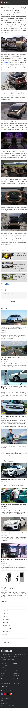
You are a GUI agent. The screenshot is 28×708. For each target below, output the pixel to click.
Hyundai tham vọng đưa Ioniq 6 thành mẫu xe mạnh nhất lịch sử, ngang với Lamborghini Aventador (13, 328)
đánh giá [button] (3, 671)
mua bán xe (16, 675)
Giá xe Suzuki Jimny (5, 631)
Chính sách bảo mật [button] (5, 698)
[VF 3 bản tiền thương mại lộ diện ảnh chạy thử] (14, 407)
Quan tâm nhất (4, 301)
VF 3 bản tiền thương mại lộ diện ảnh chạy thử (13, 416)
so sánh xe (3, 673)
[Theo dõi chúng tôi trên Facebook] (2, 694)
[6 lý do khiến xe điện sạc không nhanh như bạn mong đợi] (14, 436)
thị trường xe (4, 665)
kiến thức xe (16, 681)
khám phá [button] (16, 678)
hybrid (5, 62)
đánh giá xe (4, 675)
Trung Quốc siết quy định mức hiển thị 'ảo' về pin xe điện (14, 560)
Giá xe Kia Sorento (5, 619)
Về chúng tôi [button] (4, 703)
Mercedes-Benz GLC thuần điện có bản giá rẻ (13, 479)
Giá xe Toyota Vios (5, 605)
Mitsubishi (14, 240)
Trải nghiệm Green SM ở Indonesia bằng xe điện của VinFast (13, 505)
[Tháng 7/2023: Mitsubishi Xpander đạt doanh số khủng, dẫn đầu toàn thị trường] (7, 277)
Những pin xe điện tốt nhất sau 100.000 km (12, 533)
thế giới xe (16, 683)
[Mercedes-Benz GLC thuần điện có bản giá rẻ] (14, 470)
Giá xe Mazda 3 (4, 622)
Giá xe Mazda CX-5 (5, 625)
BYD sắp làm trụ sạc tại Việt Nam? (10, 588)
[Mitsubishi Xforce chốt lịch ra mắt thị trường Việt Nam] (7, 256)
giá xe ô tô (4, 686)
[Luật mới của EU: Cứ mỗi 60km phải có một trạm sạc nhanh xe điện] (14, 348)
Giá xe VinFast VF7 (5, 634)
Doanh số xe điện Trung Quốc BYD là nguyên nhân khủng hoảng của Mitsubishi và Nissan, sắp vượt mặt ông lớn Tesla (19, 266)
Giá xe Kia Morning (5, 640)
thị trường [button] (4, 663)
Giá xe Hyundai (4, 616)
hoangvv (17, 10)
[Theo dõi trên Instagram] (11, 694)
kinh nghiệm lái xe (5, 683)
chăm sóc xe (4, 681)
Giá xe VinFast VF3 (5, 642)
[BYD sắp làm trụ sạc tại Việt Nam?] (14, 579)
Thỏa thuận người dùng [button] (6, 700)
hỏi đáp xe (16, 673)
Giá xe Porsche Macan (6, 628)
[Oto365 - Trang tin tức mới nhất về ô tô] (6, 2)
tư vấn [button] (15, 671)
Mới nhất (12, 301)
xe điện (15, 663)
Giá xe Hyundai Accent (6, 610)
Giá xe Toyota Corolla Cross (7, 608)
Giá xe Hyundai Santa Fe (6, 613)
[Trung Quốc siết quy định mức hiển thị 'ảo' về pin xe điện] (14, 550)
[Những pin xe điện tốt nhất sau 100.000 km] (14, 524)
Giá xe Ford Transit (5, 637)
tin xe (2, 667)
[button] (23, 2)
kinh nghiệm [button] (4, 678)
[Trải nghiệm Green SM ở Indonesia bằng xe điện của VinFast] (14, 495)
